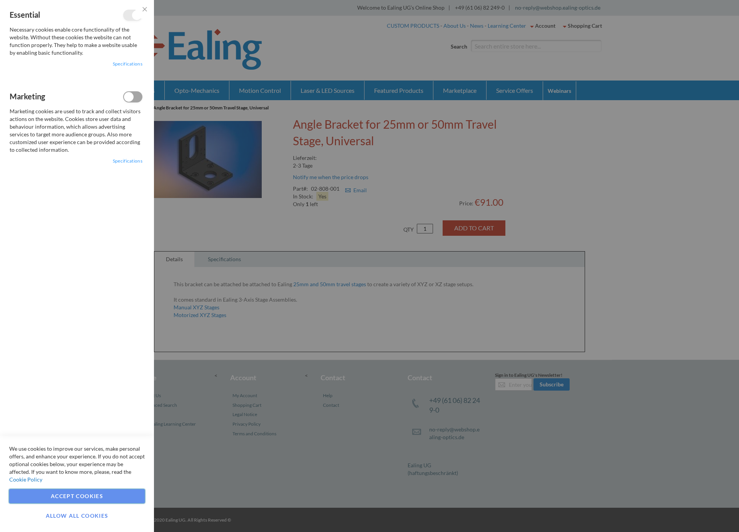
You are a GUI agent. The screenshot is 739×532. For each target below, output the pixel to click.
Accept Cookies (77, 496)
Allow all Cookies (77, 515)
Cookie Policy (25, 479)
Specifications (127, 64)
